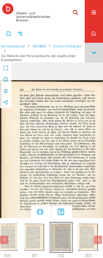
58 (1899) (39, 46)
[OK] (75, 12)
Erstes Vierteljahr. (68, 46)
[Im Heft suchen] (94, 34)
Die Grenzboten (13, 46)
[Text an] (62, 211)
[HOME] (26, 12)
